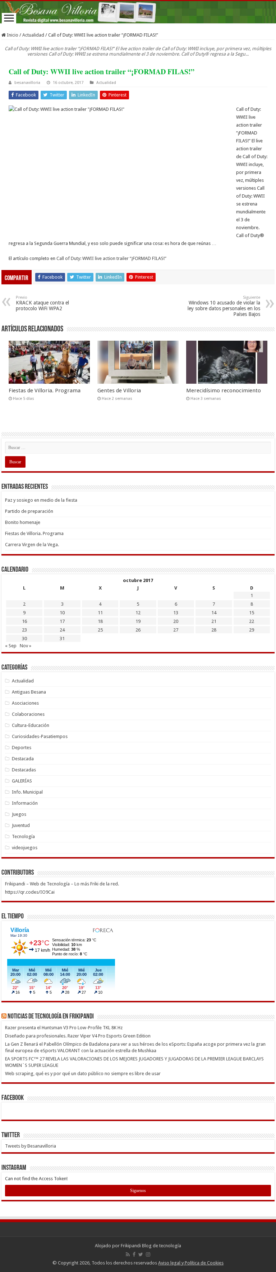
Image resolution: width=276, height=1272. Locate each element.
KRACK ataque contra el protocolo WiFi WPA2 (42, 303)
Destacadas (24, 769)
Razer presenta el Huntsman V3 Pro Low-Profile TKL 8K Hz (64, 1027)
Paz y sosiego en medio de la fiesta (41, 500)
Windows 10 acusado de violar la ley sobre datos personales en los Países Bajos (224, 306)
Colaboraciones (28, 714)
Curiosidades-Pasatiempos (40, 736)
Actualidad (33, 35)
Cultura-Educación (30, 725)
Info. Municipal (27, 792)
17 (62, 621)
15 (251, 612)
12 (138, 612)
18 (100, 621)
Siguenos (138, 1190)
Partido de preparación (29, 511)
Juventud (21, 825)
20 (175, 621)
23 (24, 630)
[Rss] (127, 1254)
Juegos (19, 814)
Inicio (12, 35)
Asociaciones (25, 703)
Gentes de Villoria (119, 390)
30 (24, 638)
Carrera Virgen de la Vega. (32, 544)
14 (213, 612)
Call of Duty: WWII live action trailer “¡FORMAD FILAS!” (111, 258)
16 (24, 621)
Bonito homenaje (22, 522)
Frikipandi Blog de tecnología (151, 1245)
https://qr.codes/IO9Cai (30, 892)
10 (62, 612)
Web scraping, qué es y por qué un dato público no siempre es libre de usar (83, 1073)
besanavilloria (27, 82)
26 (138, 630)
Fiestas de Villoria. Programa (44, 390)
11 (100, 612)
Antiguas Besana (29, 692)
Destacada (23, 758)
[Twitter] (141, 1254)
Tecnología (23, 836)
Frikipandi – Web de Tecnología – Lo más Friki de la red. (62, 883)
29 (251, 630)
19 (138, 621)
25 (100, 630)
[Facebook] (134, 1254)
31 (62, 638)
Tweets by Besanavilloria (30, 1146)
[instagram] (148, 1254)
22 (251, 621)
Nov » (25, 645)
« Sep (11, 645)
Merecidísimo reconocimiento (223, 390)
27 (175, 630)
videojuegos (24, 847)
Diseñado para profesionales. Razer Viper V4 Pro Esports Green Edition (78, 1036)
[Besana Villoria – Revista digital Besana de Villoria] (138, 12)
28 (213, 630)
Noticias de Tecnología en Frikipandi (51, 1016)
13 (175, 612)
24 (62, 630)
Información (25, 803)
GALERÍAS (22, 781)
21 (213, 621)
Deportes (21, 747)
